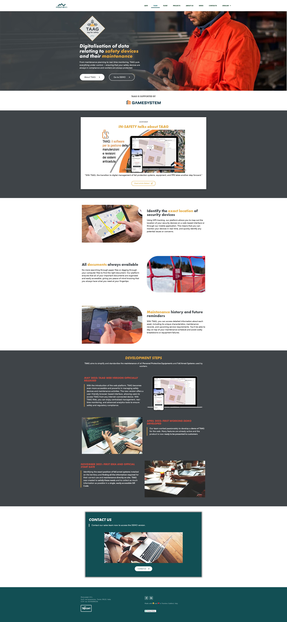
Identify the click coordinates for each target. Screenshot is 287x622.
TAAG (155, 6)
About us (189, 6)
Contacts (213, 6)
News (201, 6)
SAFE (146, 6)
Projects (176, 6)
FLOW (165, 6)
